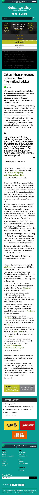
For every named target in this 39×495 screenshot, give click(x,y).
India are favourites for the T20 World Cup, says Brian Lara (27, 389)
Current (4, 461)
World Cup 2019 (19, 45)
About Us (21, 469)
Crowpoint (21, 461)
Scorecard (18, 30)
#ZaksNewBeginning (15, 173)
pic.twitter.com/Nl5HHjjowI (14, 348)
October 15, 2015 (22, 178)
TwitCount (9, 87)
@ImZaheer (8, 267)
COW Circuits (19, 38)
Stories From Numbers (8, 456)
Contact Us (21, 471)
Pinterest (23, 485)
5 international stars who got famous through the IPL (18, 409)
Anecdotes (21, 454)
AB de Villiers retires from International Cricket (17, 56)
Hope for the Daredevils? (11, 412)
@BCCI (10, 325)
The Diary (4, 452)
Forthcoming (5, 463)
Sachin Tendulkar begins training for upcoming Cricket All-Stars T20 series (12, 389)
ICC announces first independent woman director (17, 65)
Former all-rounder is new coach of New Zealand (17, 59)
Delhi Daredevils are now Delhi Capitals (15, 52)
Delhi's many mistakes (10, 415)
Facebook (13, 14)
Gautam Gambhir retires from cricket (14, 54)
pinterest (25, 14)
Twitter (16, 14)
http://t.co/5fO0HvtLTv (12, 345)
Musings (4, 454)
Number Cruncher (23, 456)
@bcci (11, 336)
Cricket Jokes (22, 452)
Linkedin (19, 14)
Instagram (22, 14)
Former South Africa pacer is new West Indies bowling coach (19, 62)
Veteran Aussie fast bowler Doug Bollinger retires (17, 68)
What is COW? (19, 35)
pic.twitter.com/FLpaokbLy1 (14, 175)
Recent (4, 465)
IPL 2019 (19, 47)
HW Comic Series (23, 463)
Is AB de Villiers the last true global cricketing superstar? (19, 406)
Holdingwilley (19, 7)
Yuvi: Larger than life (10, 404)
